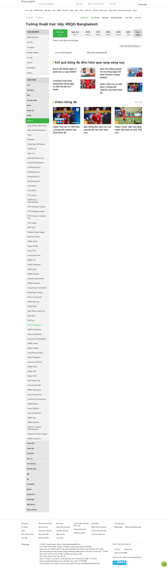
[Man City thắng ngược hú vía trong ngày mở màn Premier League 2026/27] (135, 72)
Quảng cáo (128, 549)
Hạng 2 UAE (32, 376)
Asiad (30, 135)
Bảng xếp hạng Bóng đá (97, 53)
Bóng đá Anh (43, 527)
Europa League (32, 52)
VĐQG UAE (32, 371)
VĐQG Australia (33, 274)
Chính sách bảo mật (99, 531)
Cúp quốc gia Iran (34, 255)
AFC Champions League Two (36, 217)
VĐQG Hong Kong (34, 390)
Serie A (29, 63)
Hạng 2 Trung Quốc (35, 297)
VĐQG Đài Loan (33, 302)
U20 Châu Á (32, 190)
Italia (72, 10)
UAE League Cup (34, 380)
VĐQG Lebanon (33, 422)
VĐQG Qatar (32, 306)
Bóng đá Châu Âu (45, 531)
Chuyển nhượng (124, 10)
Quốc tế (88, 10)
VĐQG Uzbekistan (34, 264)
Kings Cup (31, 316)
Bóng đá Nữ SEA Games (36, 130)
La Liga (29, 57)
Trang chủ (24, 523)
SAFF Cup (31, 227)
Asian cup (31, 153)
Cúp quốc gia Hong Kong (37, 399)
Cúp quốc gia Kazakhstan (37, 339)
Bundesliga (31, 68)
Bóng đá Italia (44, 538)
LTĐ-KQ (95, 10)
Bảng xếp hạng (116, 18)
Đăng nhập (143, 4)
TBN (58, 10)
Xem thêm (138, 102)
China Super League (35, 292)
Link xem (138, 18)
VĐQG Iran (32, 260)
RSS (114, 544)
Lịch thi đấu (95, 18)
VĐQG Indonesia (34, 283)
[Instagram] (138, 544)
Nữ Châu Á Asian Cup (35, 158)
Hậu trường (60, 534)
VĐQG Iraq (32, 418)
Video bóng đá (66, 102)
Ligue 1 (29, 73)
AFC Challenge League (36, 211)
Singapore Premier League (37, 434)
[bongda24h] (23, 10)
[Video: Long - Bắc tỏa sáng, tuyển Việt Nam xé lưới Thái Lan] (128, 115)
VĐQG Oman (32, 367)
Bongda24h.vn (136, 557)
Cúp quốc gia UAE (34, 385)
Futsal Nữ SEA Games (36, 163)
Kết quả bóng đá (80, 529)
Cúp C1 (30, 42)
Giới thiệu (95, 523)
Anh (54, 10)
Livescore (59, 538)
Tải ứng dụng (119, 523)
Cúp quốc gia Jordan (35, 353)
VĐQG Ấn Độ (32, 241)
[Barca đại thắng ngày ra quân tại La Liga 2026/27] (88, 72)
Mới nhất (79, 4)
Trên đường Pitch (97, 4)
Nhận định (113, 10)
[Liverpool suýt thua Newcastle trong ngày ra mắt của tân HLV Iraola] (88, 84)
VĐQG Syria (32, 269)
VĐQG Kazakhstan (34, 329)
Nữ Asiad (31, 139)
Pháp (82, 10)
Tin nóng (28, 10)
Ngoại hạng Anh (33, 37)
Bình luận (103, 10)
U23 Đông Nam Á (34, 167)
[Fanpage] (133, 544)
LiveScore (84, 18)
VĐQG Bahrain (33, 404)
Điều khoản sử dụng (99, 527)
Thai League (32, 223)
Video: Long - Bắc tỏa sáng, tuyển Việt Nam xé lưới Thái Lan (128, 130)
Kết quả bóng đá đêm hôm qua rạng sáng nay (90, 62)
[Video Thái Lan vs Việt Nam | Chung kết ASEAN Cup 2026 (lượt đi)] (135, 87)
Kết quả (105, 18)
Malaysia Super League (36, 232)
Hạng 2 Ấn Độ (33, 246)
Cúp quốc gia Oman (35, 362)
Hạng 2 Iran (32, 251)
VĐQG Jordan (33, 343)
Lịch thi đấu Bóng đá (63, 53)
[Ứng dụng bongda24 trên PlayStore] (129, 527)
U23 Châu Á (32, 186)
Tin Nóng (24, 527)
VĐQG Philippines (34, 357)
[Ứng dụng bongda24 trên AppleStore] (137, 527)
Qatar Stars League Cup (36, 311)
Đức (76, 10)
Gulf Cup (31, 320)
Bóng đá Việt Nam (45, 523)
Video (135, 10)
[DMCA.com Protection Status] (119, 564)
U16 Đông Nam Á (34, 181)
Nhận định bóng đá (63, 527)
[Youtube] (143, 544)
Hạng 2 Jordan (33, 348)
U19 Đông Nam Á (34, 172)
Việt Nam (47, 10)
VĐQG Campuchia (34, 438)
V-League (30, 47)
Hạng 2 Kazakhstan (35, 334)
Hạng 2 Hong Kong (34, 394)
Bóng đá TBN (43, 534)
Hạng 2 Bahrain (33, 408)
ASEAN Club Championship (33, 201)
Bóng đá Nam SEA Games (37, 126)
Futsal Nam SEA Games (36, 144)
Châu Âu (65, 10)
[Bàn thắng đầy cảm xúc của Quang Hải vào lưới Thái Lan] (97, 115)
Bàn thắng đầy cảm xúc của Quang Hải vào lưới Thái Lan (97, 130)
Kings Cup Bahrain (34, 413)
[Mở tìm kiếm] (130, 4)
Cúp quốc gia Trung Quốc (37, 288)
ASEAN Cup (38, 10)
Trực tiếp (128, 18)
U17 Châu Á (32, 195)
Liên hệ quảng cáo (98, 534)
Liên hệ (117, 549)
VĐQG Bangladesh (34, 325)
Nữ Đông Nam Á (33, 176)
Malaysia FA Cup (34, 237)
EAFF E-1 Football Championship (34, 428)
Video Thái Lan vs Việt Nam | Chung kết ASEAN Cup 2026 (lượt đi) (66, 130)
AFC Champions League (36, 207)
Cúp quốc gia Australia (36, 278)
